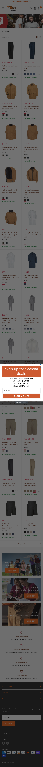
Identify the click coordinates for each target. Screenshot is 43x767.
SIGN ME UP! (21, 396)
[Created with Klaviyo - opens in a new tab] (21, 402)
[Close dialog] (40, 366)
